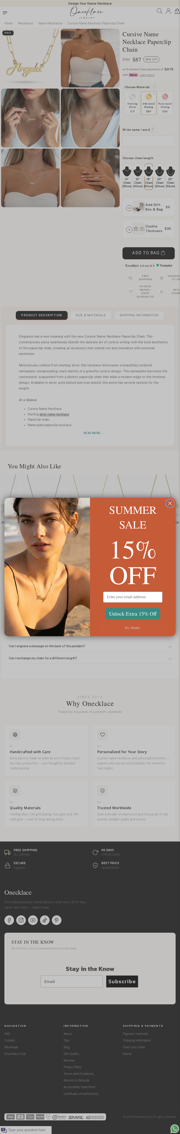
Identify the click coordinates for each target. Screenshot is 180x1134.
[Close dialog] (170, 503)
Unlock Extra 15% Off (133, 613)
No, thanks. (133, 627)
